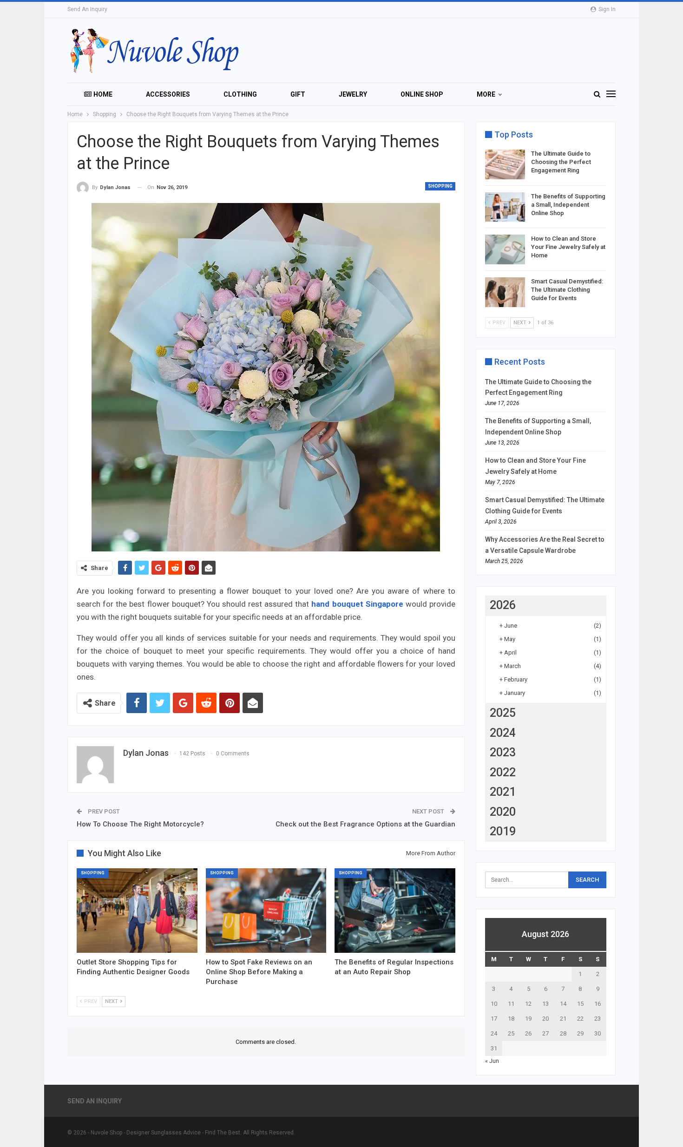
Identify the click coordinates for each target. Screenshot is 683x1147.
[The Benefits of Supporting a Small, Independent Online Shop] (505, 207)
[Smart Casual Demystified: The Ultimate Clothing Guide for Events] (505, 292)
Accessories (168, 94)
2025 (503, 713)
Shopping (440, 186)
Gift (297, 94)
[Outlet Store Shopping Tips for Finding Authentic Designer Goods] (137, 910)
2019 (503, 831)
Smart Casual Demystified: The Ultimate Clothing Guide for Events (567, 289)
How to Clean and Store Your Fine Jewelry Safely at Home (568, 247)
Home (102, 94)
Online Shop (422, 94)
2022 (503, 772)
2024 (503, 733)
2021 (503, 792)
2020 (503, 812)
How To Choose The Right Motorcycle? (140, 824)
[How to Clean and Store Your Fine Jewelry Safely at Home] (505, 249)
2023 (503, 752)
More (486, 94)
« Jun (492, 1060)
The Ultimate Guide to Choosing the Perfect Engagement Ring (561, 162)
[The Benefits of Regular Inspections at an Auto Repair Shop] (395, 910)
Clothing (240, 94)
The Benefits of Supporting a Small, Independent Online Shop (568, 204)
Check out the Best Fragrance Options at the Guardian (365, 824)
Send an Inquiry (87, 9)
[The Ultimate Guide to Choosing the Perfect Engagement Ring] (505, 164)
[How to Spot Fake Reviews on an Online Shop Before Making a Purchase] (266, 910)
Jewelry (353, 94)
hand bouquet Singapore (357, 604)
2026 (503, 605)
